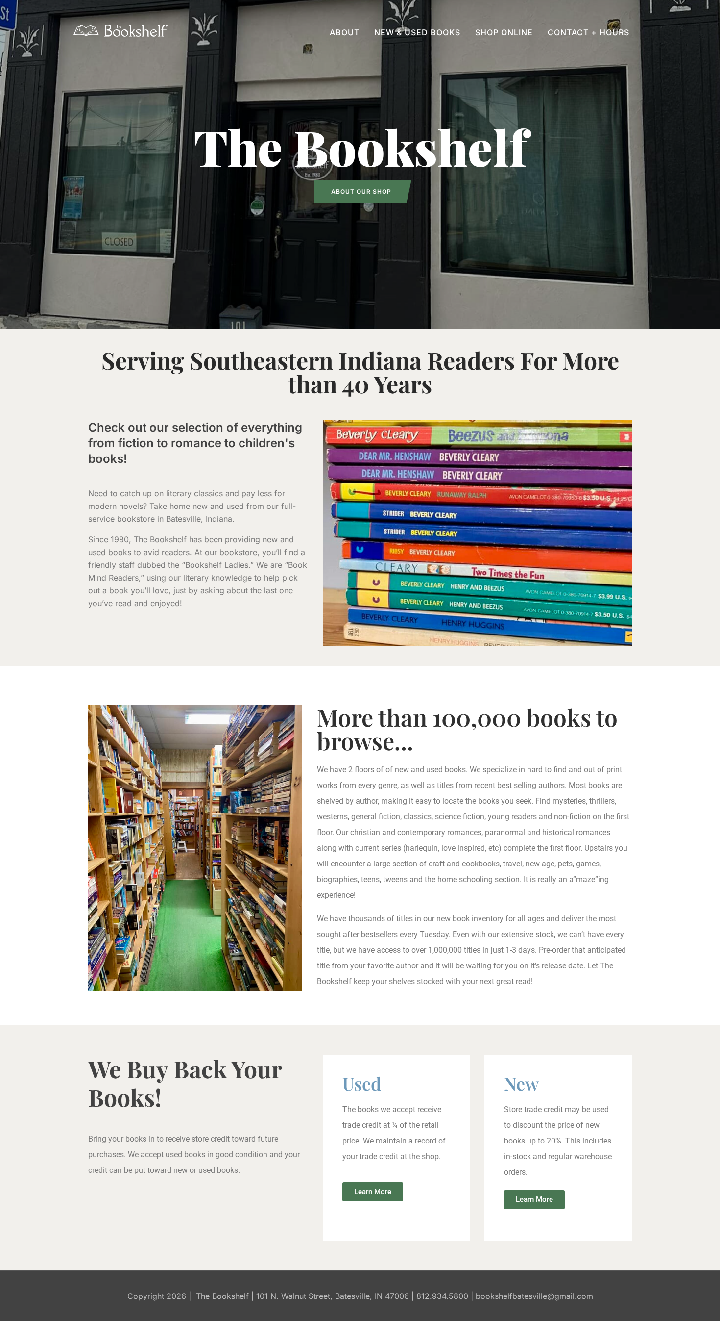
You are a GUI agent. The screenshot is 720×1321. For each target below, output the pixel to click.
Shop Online (504, 32)
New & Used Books (417, 32)
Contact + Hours (588, 32)
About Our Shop (361, 191)
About (345, 32)
